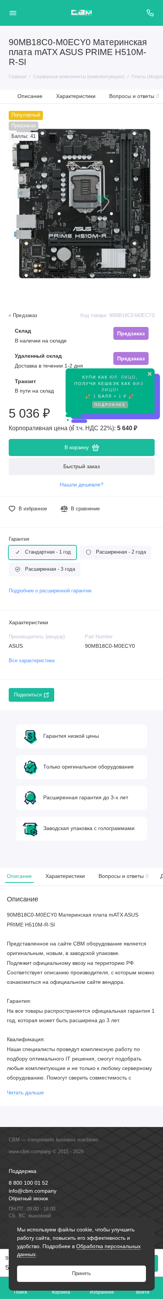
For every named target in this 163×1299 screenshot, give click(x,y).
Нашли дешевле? (81, 485)
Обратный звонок (28, 1198)
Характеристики (76, 96)
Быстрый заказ (81, 466)
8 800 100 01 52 (28, 1183)
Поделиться (28, 695)
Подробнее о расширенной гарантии (50, 590)
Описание (29, 96)
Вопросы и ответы (134, 96)
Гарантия (19, 539)
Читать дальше (25, 1092)
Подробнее (110, 408)
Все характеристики (32, 660)
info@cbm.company (32, 1191)
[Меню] (13, 13)
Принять (81, 1273)
